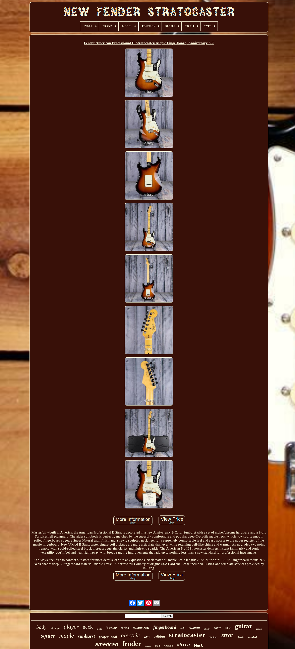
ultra (147, 637)
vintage (55, 628)
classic (240, 637)
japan (259, 629)
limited (213, 637)
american (106, 644)
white (183, 645)
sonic (217, 628)
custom (194, 628)
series (125, 628)
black (198, 645)
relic (182, 628)
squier (48, 636)
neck (88, 627)
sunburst (86, 636)
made (99, 629)
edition (159, 637)
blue (228, 628)
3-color (111, 628)
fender (131, 643)
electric (130, 635)
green (148, 646)
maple (66, 635)
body (41, 627)
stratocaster (187, 635)
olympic (168, 645)
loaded (252, 637)
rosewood (141, 627)
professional (108, 637)
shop (157, 645)
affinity (207, 629)
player (71, 626)
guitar (243, 626)
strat (227, 635)
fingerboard (164, 627)
